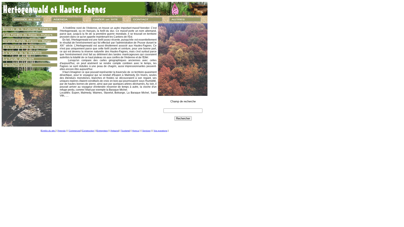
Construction (88, 130)
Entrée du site (48, 130)
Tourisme (125, 130)
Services (146, 130)
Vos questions (160, 130)
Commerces (74, 130)
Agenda (62, 130)
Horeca (135, 130)
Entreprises (102, 130)
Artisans (114, 130)
